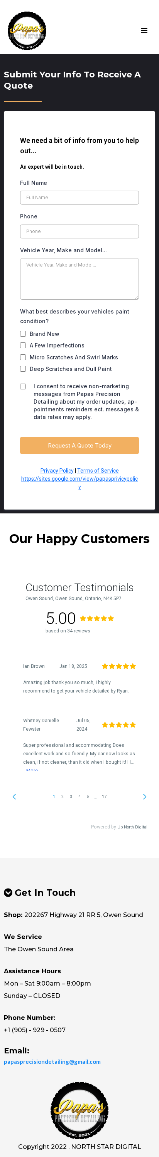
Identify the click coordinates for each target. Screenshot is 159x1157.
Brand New (44, 333)
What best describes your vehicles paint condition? (74, 316)
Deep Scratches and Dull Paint (71, 369)
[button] (144, 31)
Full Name (33, 182)
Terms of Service (98, 471)
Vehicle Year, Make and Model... (63, 250)
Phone (28, 216)
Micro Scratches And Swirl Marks (74, 357)
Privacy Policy (57, 471)
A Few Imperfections (57, 345)
